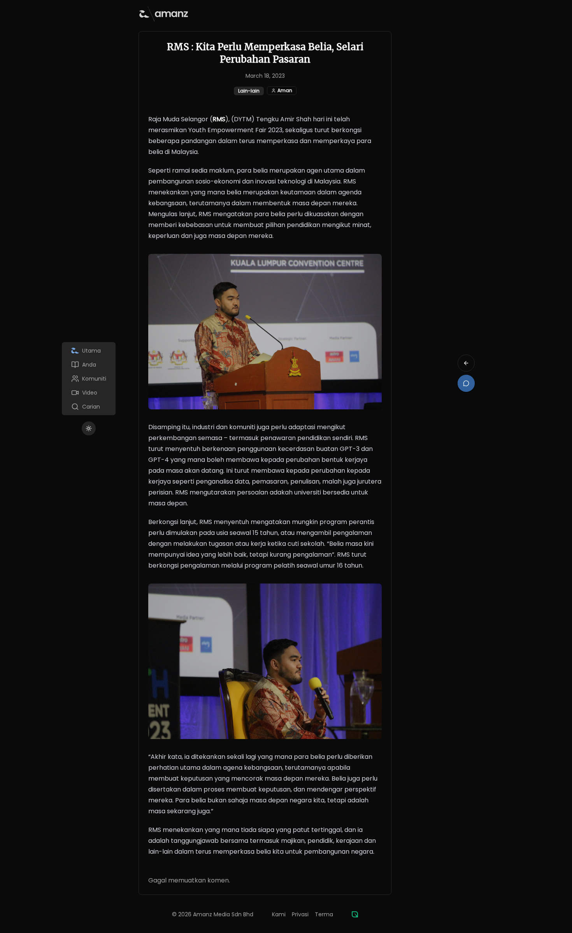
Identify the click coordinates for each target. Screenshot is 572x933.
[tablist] (89, 378)
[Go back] (466, 363)
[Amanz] (355, 914)
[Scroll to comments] (466, 383)
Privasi (300, 914)
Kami (279, 914)
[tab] (88, 351)
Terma (324, 914)
